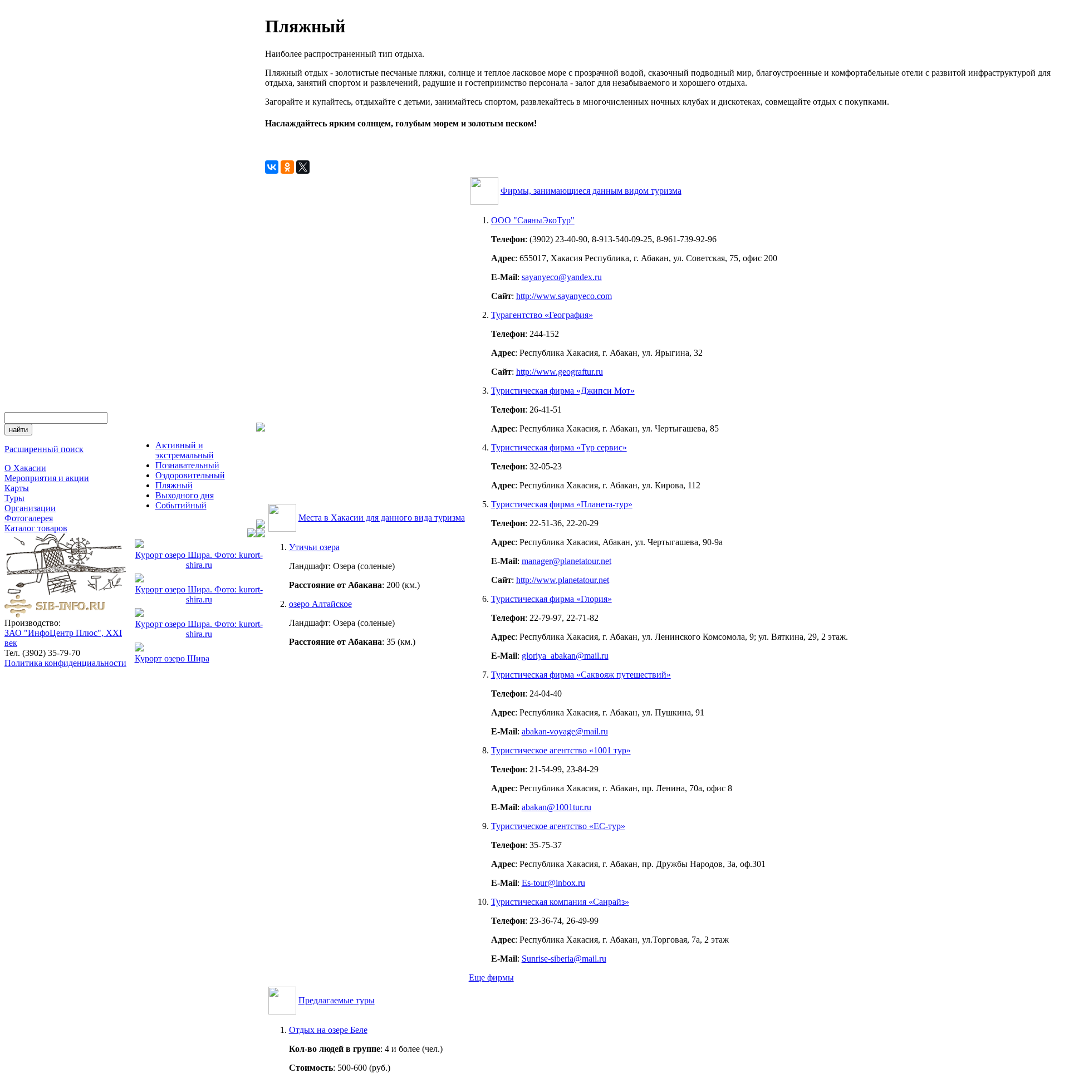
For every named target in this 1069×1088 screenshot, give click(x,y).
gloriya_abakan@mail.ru (565, 655)
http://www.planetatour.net (562, 580)
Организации (30, 508)
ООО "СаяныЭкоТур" (533, 220)
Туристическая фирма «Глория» (551, 599)
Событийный (181, 505)
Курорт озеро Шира (172, 658)
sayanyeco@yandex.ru (562, 277)
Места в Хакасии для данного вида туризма (381, 517)
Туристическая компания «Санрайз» (560, 901)
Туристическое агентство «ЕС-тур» (558, 826)
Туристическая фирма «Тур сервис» (559, 447)
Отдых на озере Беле (328, 1030)
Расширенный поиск (44, 449)
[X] (303, 167)
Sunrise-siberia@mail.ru (564, 958)
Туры (14, 498)
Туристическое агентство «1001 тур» (561, 750)
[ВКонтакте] (271, 167)
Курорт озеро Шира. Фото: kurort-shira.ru (199, 560)
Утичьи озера (314, 547)
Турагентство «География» (542, 315)
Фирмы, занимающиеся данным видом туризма (591, 190)
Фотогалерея (28, 518)
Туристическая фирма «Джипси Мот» (563, 390)
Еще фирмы (491, 977)
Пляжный (174, 485)
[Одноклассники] (287, 167)
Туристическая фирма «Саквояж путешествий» (581, 674)
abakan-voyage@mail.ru (565, 731)
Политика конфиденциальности (65, 663)
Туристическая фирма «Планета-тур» (561, 504)
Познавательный (187, 465)
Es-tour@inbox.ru (553, 883)
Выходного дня (184, 495)
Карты (16, 488)
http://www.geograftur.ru (559, 371)
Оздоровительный (190, 475)
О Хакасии (25, 468)
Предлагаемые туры (336, 1000)
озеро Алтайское (320, 604)
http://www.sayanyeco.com (564, 296)
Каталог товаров (35, 528)
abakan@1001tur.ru (556, 807)
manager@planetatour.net (566, 561)
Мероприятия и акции (46, 478)
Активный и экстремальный (184, 450)
